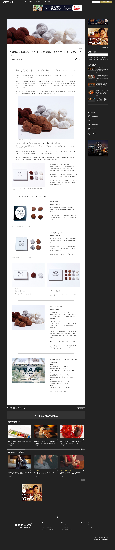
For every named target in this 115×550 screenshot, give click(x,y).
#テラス (90, 59)
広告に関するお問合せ (47, 526)
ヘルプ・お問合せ (46, 524)
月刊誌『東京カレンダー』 (85, 522)
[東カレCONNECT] (57, 8)
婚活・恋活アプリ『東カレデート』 (87, 524)
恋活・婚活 (40, 2)
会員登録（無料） (106, 1)
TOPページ (44, 522)
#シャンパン (108, 59)
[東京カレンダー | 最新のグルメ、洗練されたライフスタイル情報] (14, 2)
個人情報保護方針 (64, 524)
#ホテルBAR (102, 59)
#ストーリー (96, 59)
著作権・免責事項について (66, 526)
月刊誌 (48, 2)
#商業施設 (104, 57)
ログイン (96, 2)
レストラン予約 (30, 2)
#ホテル (90, 57)
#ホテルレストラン (97, 57)
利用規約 (62, 522)
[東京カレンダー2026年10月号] (32, 492)
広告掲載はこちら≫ (105, 47)
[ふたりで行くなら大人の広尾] (98, 36)
